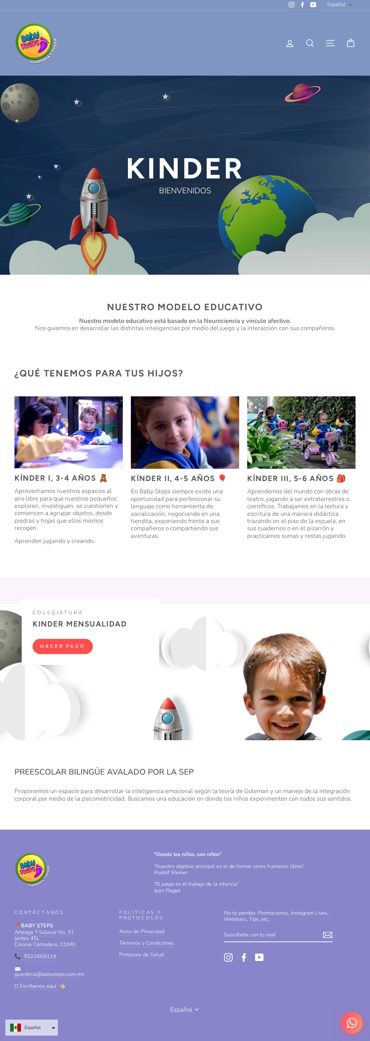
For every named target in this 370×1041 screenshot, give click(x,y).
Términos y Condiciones (146, 943)
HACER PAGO (62, 646)
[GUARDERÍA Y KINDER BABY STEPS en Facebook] (244, 957)
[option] (185, 175)
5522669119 (41, 956)
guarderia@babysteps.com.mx (49, 974)
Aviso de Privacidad (141, 931)
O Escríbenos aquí (36, 986)
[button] (31, 1028)
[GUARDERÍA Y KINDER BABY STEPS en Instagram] (228, 957)
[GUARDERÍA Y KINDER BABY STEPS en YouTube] (259, 957)
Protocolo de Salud (141, 954)
